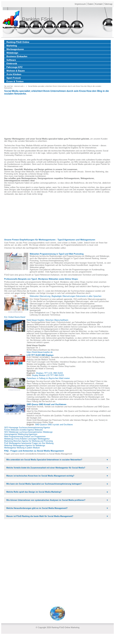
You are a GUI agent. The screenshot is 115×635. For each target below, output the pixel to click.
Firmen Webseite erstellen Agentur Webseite (23, 430)
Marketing (11, 45)
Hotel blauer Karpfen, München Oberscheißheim (47, 320)
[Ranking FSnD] (11, 19)
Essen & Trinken (15, 81)
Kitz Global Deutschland (14, 317)
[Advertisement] (57, 117)
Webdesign (12, 53)
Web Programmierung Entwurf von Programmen (25, 436)
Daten (90, 4)
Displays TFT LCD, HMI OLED (49, 373)
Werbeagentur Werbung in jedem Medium (22, 448)
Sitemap (108, 4)
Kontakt (99, 4)
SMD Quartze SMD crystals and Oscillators (54, 424)
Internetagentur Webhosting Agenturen (20, 434)
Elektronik (11, 63)
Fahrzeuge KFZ (14, 67)
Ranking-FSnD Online (17, 42)
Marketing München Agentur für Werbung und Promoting (28, 441)
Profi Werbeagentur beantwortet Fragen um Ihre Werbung (28, 443)
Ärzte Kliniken (13, 74)
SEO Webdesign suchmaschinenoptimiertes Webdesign (28, 432)
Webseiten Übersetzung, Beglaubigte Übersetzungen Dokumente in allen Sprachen (65, 296)
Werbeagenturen (15, 49)
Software (11, 60)
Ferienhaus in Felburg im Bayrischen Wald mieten (48, 378)
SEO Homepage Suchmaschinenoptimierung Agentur (27, 427)
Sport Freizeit (13, 78)
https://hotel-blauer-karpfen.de (40, 352)
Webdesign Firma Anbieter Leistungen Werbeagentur (27, 439)
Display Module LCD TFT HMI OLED (48, 375)
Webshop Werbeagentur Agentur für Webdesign (24, 445)
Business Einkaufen (16, 56)
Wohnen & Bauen (15, 70)
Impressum (80, 4)
